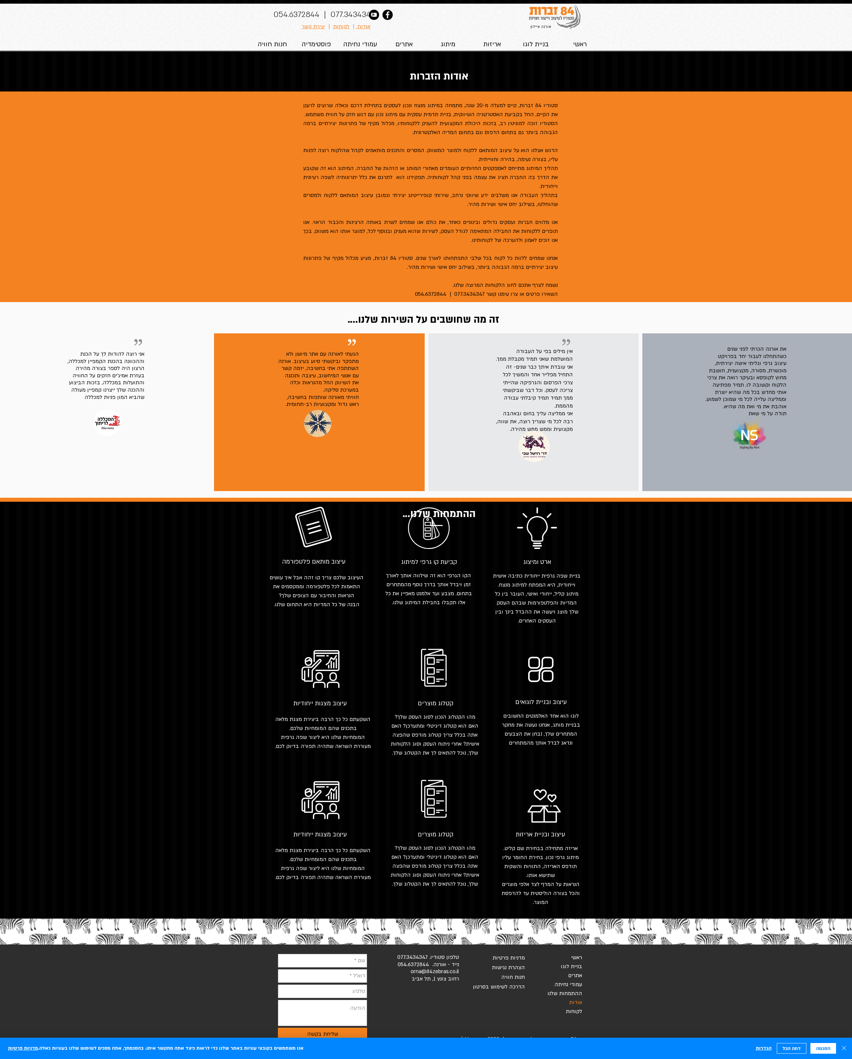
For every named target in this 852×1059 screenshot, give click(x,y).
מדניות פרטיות (509, 958)
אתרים (575, 975)
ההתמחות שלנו (564, 993)
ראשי (576, 957)
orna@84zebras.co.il (435, 971)
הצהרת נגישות (508, 967)
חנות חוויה (513, 977)
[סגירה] (844, 1048)
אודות (363, 26)
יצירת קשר (313, 26)
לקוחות (341, 26)
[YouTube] (374, 15)
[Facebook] (387, 15)
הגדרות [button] (763, 1048)
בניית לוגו (571, 966)
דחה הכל (791, 1048)
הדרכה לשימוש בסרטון (501, 986)
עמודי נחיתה (568, 984)
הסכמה (823, 1048)
